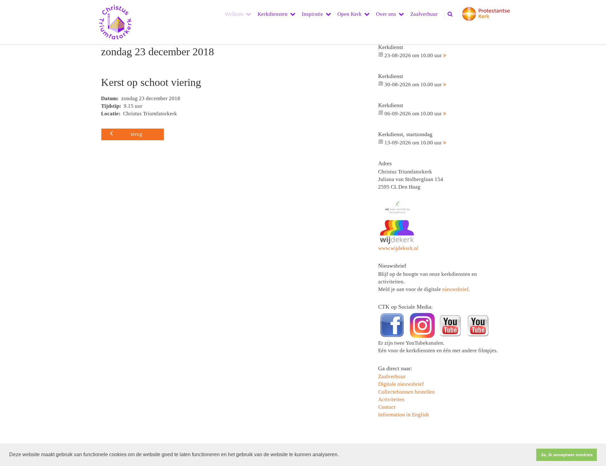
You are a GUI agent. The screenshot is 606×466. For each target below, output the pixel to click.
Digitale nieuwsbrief (401, 384)
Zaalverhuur (424, 14)
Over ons (386, 14)
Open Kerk (349, 14)
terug (136, 134)
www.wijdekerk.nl (398, 248)
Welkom (234, 14)
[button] (341, 455)
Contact (386, 407)
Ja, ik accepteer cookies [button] (567, 454)
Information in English (403, 415)
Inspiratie (312, 14)
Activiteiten (391, 399)
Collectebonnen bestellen (406, 392)
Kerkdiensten (273, 14)
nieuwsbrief (455, 289)
